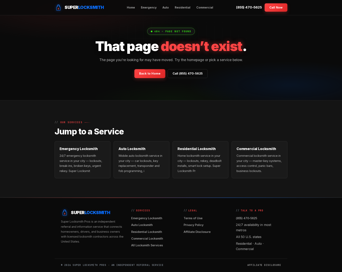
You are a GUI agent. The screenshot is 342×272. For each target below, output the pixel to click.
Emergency (149, 7)
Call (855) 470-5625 (188, 73)
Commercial (204, 7)
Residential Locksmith (146, 232)
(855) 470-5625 (249, 7)
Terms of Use (193, 218)
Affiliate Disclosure (197, 232)
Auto (165, 7)
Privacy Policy (193, 225)
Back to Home (150, 73)
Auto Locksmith (142, 225)
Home (131, 7)
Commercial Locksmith (147, 238)
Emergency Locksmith (146, 218)
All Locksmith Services (147, 245)
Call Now (276, 7)
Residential (182, 7)
